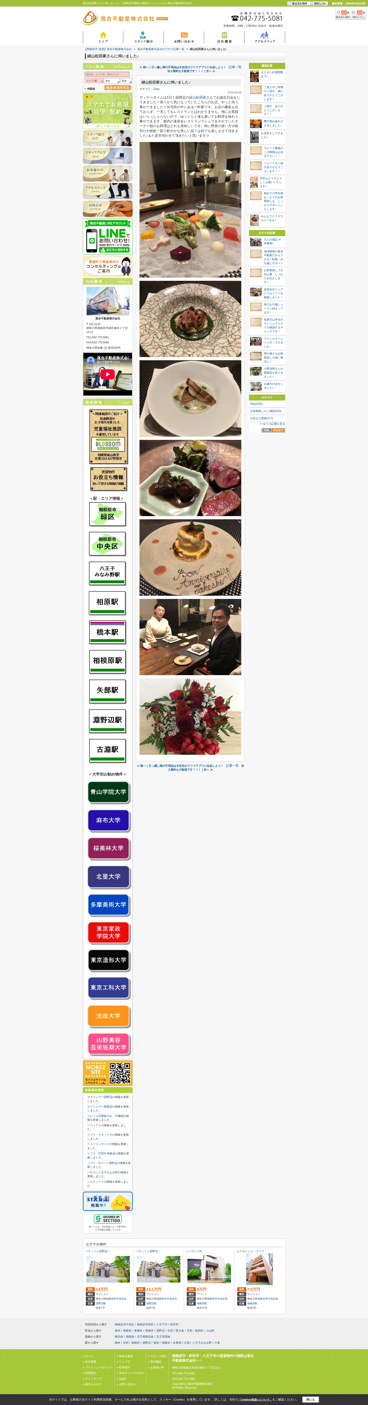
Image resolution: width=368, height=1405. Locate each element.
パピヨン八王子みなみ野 (102, 1172)
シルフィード (95, 1181)
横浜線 (119, 1336)
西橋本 (149, 1330)
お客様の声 (157, 1367)
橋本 (117, 1330)
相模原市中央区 (115, 1298)
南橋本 (166, 1342)
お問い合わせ (127, 1384)
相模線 (130, 1336)
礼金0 (122, 1378)
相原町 (199, 1330)
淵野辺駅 (101, 1303)
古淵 (187, 1342)
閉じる (310, 1399)
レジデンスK (194, 1251)
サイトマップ (93, 1378)
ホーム (89, 1356)
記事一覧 (235, 67)
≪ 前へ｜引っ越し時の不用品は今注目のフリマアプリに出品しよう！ (182, 67)
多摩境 (177, 1342)
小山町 (210, 1330)
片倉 (217, 1342)
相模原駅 (202, 1303)
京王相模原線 (145, 1336)
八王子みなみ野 (202, 1342)
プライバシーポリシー (99, 1367)
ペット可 (124, 1361)
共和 (126, 1298)
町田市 (174, 1324)
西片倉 (180, 1330)
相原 (156, 1342)
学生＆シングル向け (131, 1373)
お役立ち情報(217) (261, 418)
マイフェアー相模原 (99, 1106)
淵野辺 (160, 1330)
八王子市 (161, 1324)
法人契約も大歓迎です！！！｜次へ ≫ (191, 71)
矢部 (170, 1330)
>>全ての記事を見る (272, 423)
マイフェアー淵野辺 (99, 1097)
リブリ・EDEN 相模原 (101, 1153)
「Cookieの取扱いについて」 (255, 1399)
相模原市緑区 (145, 1324)
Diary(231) (256, 403)
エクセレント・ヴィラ (250, 1251)
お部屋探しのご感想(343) (265, 411)
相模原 (279, 1298)
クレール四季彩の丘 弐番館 (105, 1116)
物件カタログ (93, 1384)
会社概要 (90, 1361)
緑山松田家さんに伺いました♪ (166, 82)
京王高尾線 (163, 1336)
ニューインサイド (98, 1144)
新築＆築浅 (126, 1356)
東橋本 (138, 1330)
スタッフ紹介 (158, 1356)
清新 (227, 1298)
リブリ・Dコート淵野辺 (102, 1163)
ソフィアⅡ (94, 1125)
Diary (156, 88)
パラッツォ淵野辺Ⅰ (97, 1251)
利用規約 (90, 1373)
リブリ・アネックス (99, 1134)
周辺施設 (155, 1361)
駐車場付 (124, 1367)
